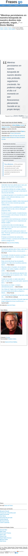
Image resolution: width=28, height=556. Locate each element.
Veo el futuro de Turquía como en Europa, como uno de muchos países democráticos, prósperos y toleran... (14, 291)
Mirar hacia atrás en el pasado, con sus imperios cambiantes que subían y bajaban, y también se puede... (13, 268)
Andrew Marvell (4, 519)
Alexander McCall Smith (6, 517)
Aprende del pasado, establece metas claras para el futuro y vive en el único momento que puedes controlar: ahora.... (14, 202)
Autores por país (15, 548)
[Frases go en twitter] (17, 552)
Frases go (7, 551)
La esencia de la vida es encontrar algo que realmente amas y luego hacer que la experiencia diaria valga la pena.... (13, 226)
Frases (3, 5)
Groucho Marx (3, 529)
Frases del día (23, 5)
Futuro (9, 27)
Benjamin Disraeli (4, 511)
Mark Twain (3, 531)
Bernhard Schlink (4, 521)
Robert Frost (3, 536)
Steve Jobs (3, 534)
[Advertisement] (14, 10)
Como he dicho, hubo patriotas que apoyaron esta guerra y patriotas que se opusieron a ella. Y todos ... (14, 274)
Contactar (2, 552)
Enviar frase (3, 549)
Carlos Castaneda (4, 522)
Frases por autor (18, 547)
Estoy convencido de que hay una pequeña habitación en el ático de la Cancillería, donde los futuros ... (13, 263)
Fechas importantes (23, 548)
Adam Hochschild (4, 514)
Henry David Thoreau (5, 533)
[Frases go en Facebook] (15, 552)
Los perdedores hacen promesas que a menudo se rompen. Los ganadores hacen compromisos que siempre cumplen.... (14, 220)
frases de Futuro (11, 305)
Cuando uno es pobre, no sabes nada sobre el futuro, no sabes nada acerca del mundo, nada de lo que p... (14, 280)
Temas (9, 5)
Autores (16, 5)
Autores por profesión (6, 548)
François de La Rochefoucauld (8, 512)
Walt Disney (3, 541)
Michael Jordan (4, 539)
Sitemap (6, 552)
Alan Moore (3, 516)
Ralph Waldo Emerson (5, 538)
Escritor (8, 337)
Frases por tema (11, 547)
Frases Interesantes (15, 133)
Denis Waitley (12, 29)
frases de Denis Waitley (13, 242)
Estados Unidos (6, 127)
